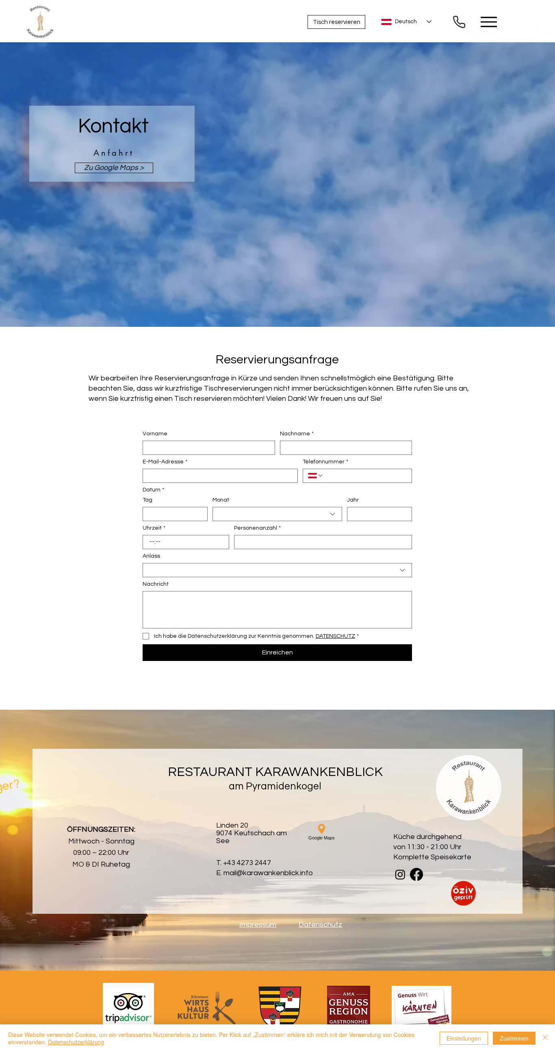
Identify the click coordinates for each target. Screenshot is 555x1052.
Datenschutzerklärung (76, 1042)
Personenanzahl (257, 528)
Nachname (297, 434)
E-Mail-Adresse (165, 462)
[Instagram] (541, 33)
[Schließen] (545, 1038)
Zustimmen (514, 1038)
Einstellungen (464, 1038)
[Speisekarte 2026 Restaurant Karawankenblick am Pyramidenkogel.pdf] (459, 22)
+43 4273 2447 (247, 863)
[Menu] (488, 21)
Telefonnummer (325, 462)
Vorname (155, 434)
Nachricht (156, 584)
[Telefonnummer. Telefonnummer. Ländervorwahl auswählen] (315, 475)
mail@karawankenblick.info (268, 873)
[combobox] (277, 514)
